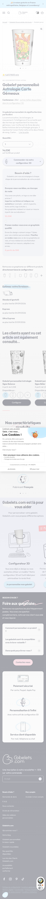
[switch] (40, 888)
